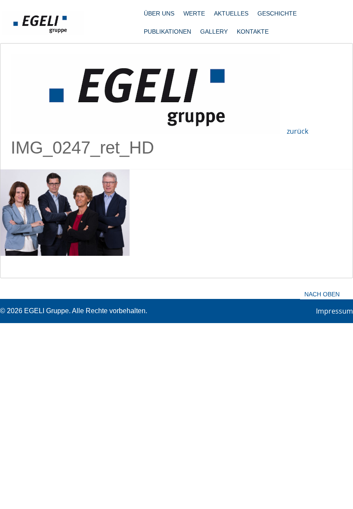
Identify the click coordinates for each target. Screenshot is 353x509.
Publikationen (167, 31)
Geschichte (277, 13)
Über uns (159, 13)
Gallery (214, 31)
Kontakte (253, 31)
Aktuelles (231, 13)
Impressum (334, 311)
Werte (194, 13)
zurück (297, 131)
